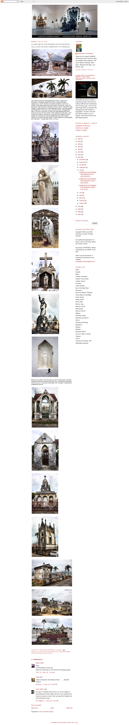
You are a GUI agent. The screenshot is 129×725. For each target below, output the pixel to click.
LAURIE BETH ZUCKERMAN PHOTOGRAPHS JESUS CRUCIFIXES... (87, 181)
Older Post (69, 708)
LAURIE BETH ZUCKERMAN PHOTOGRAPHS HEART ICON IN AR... (87, 187)
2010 (79, 206)
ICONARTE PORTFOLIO (83, 126)
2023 (79, 139)
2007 (79, 214)
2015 (79, 147)
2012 (79, 154)
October (81, 165)
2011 (79, 157)
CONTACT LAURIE (81, 130)
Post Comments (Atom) (46, 711)
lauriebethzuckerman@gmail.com (85, 261)
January (81, 203)
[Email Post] (63, 650)
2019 (79, 141)
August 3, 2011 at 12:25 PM (46, 684)
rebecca (38, 663)
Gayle (37, 677)
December (82, 159)
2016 (79, 144)
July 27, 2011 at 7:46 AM (45, 672)
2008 (79, 212)
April (80, 195)
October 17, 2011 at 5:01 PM (47, 701)
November (82, 162)
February (82, 200)
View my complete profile (84, 69)
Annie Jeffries (40, 689)
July (80, 170)
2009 (79, 209)
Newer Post (34, 708)
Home (52, 708)
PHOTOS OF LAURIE (82, 128)
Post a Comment (36, 705)
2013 (79, 152)
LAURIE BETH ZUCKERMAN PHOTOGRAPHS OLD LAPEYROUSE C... (87, 174)
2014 (79, 149)
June (81, 192)
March (81, 198)
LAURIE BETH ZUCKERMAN (85, 53)
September (82, 167)
